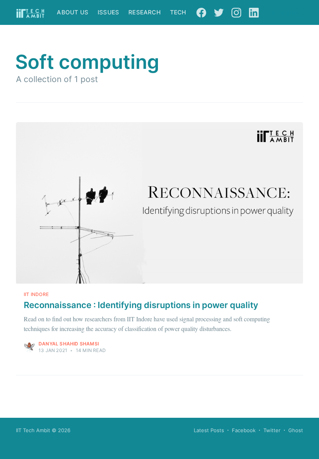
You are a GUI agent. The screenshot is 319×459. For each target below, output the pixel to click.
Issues (108, 12)
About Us (72, 12)
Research (144, 12)
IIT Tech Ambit (33, 430)
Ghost (295, 430)
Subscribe (285, 12)
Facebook (244, 430)
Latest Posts (209, 430)
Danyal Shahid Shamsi (69, 344)
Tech (178, 12)
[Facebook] (201, 12)
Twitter (271, 430)
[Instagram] (236, 12)
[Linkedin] (254, 12)
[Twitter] (219, 12)
